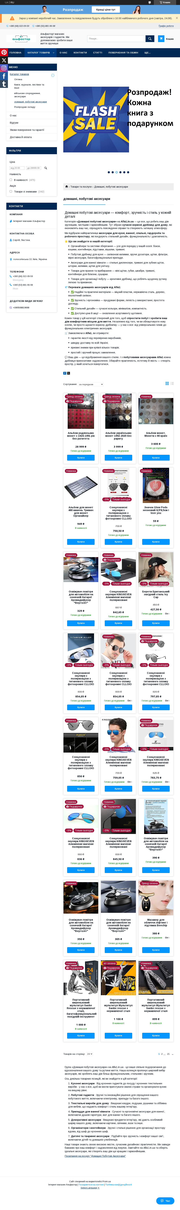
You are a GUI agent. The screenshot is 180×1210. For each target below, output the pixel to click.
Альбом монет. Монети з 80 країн (155, 434)
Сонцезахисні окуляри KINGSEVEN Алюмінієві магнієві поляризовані (118, 595)
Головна (15, 52)
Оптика (18, 79)
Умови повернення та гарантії (27, 130)
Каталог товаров (19, 74)
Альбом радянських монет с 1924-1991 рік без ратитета (81, 436)
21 (168, 1054)
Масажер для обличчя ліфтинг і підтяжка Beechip (156, 922)
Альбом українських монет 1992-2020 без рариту (118, 436)
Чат (168, 1200)
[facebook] (64, 373)
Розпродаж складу (24, 107)
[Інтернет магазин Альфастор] (21, 41)
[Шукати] (150, 38)
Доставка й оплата (21, 137)
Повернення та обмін (123, 52)
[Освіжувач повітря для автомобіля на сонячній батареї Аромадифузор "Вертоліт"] (156, 816)
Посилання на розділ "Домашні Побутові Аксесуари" (95, 1156)
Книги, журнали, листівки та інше (29, 86)
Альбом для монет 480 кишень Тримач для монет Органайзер (80, 511)
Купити (81, 458)
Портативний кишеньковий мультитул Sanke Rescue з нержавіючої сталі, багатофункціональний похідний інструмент (81, 1008)
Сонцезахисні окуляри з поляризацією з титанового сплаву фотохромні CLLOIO (118, 513)
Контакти (80, 52)
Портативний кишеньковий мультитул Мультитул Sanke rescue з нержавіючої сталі (118, 1005)
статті (97, 52)
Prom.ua (106, 1181)
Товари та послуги (81, 186)
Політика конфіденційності (118, 1184)
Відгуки (14, 122)
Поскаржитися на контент (91, 1184)
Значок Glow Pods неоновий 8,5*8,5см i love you (156, 510)
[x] (68, 373)
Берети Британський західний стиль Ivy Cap (155, 594)
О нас (63, 52)
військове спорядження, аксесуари (27, 95)
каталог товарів (39, 52)
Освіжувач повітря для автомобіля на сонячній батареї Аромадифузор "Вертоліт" (81, 597)
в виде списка (172, 384)
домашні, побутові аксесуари (30, 101)
